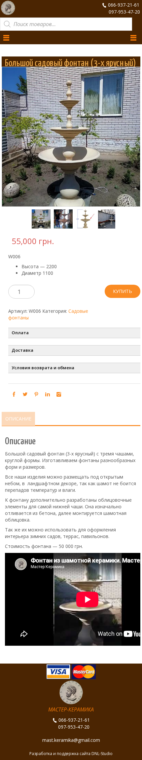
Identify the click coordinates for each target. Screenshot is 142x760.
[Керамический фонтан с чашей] (60, 218)
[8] (82, 218)
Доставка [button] (22, 350)
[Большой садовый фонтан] (38, 218)
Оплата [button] (20, 333)
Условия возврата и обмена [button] (43, 368)
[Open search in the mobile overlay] (66, 24)
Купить (122, 291)
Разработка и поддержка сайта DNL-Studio (71, 753)
